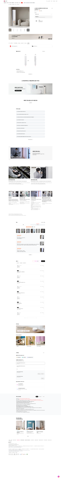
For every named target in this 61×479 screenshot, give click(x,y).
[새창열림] (25, 2)
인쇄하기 (44, 51)
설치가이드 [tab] (11, 43)
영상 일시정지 (29, 157)
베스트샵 (17, 2)
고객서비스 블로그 (13, 452)
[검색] (46, 1)
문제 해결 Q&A (19, 357)
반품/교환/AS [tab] (40, 396)
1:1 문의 (15, 443)
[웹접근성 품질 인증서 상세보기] (27, 454)
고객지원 (10, 2)
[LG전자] (5, 1)
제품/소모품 (5, 2)
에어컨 (15, 4)
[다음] (52, 46)
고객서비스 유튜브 (10, 452)
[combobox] (30, 369)
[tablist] (30, 225)
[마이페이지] (48, 1)
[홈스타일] (21, 2)
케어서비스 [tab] (37, 224)
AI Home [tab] (25, 43)
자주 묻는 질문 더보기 (30, 139)
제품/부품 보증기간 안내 (30, 357)
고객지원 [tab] (28, 43)
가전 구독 (8, 2)
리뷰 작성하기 (42, 222)
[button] (30, 102)
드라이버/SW (24, 357)
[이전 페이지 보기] (26, 317)
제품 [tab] (23, 224)
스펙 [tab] (9, 43)
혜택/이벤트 (13, 2)
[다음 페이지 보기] (35, 317)
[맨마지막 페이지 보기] (36, 317)
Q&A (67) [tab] (22, 43)
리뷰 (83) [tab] (19, 43)
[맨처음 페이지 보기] (24, 317)
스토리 (15, 2)
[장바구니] (49, 1)
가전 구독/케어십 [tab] (15, 43)
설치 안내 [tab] (43, 396)
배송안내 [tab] (37, 396)
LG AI (19, 2)
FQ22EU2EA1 (18, 4)
